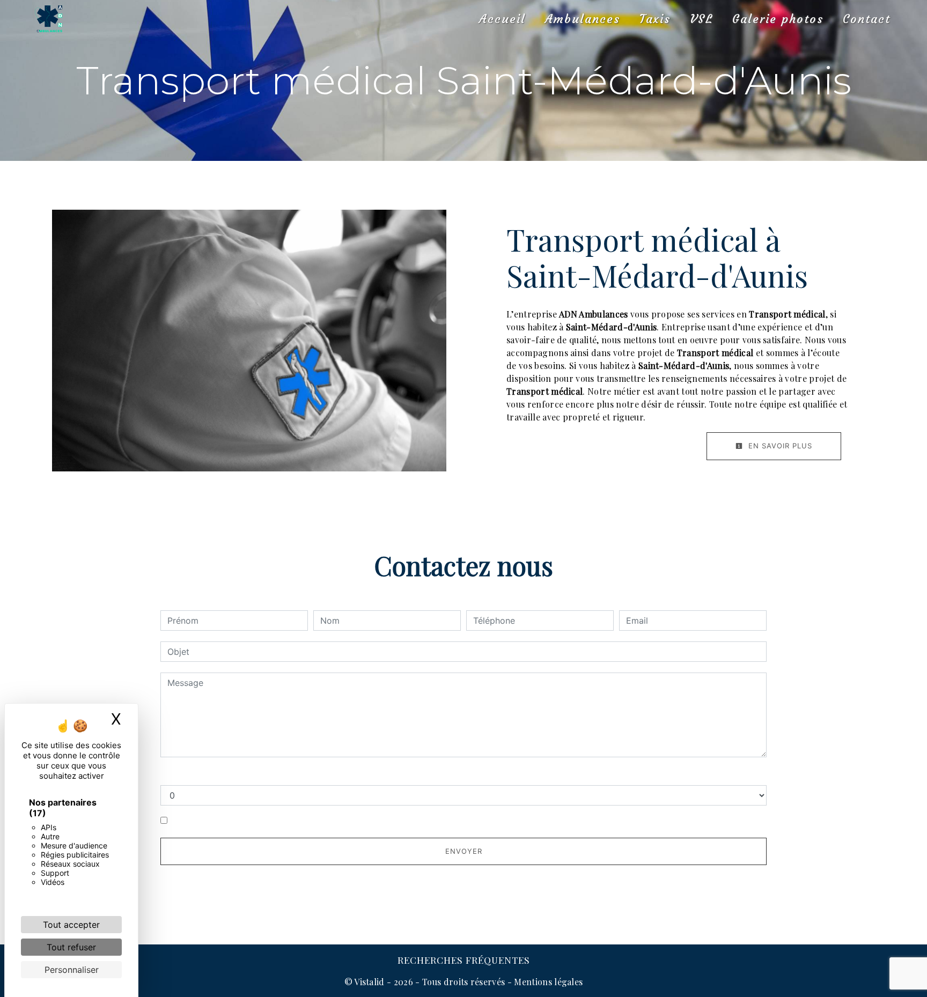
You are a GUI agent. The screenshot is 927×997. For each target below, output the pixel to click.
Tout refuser (71, 947)
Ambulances (582, 19)
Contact (867, 19)
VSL (701, 19)
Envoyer (463, 851)
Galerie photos (777, 19)
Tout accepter (71, 924)
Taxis (655, 19)
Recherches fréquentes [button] (464, 960)
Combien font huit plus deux (218, 774)
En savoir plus (779, 445)
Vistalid (369, 981)
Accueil (502, 19)
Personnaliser (72, 969)
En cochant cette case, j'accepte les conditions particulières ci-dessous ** (322, 820)
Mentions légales (547, 981)
